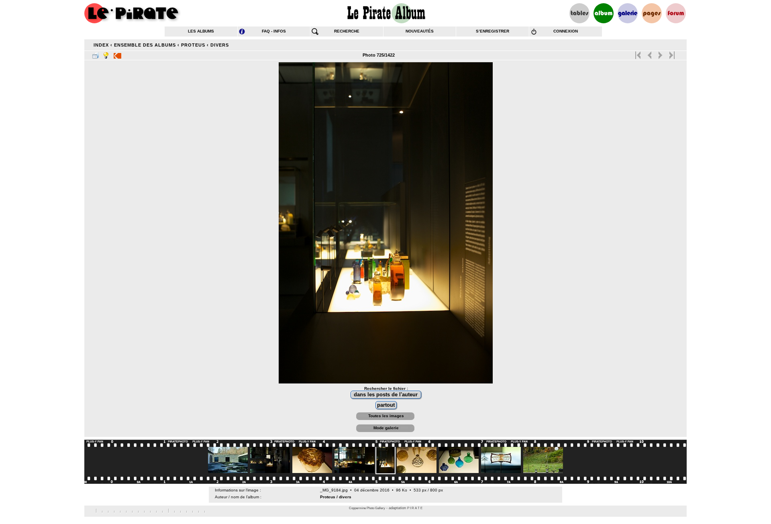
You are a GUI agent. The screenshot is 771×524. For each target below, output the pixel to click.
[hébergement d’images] (628, 13)
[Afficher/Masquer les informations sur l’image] (106, 53)
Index (101, 45)
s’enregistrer (492, 31)
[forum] (676, 13)
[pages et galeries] (652, 13)
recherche (346, 31)
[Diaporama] (117, 53)
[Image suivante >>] (660, 53)
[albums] (604, 13)
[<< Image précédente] (649, 53)
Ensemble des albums (145, 45)
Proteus (193, 45)
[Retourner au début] (638, 53)
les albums (201, 31)
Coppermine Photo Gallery (367, 508)
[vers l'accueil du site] (132, 13)
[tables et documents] (579, 13)
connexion (565, 31)
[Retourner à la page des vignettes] (95, 53)
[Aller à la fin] (671, 53)
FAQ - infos (274, 31)
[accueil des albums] (386, 13)
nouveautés (420, 31)
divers (219, 45)
